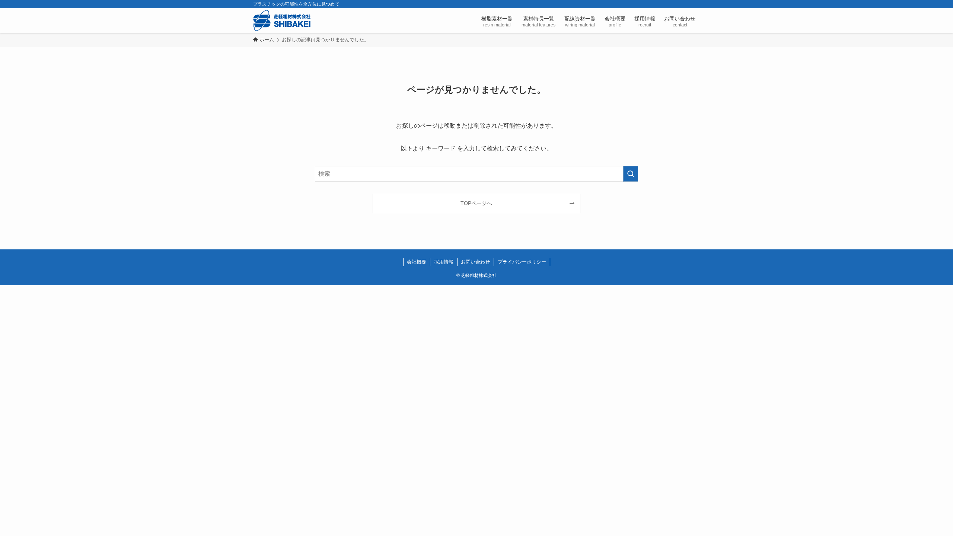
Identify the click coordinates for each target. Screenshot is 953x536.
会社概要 (416, 262)
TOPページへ (476, 203)
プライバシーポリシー (522, 262)
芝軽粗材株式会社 (281, 20)
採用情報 (443, 262)
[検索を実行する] (630, 174)
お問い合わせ (475, 262)
